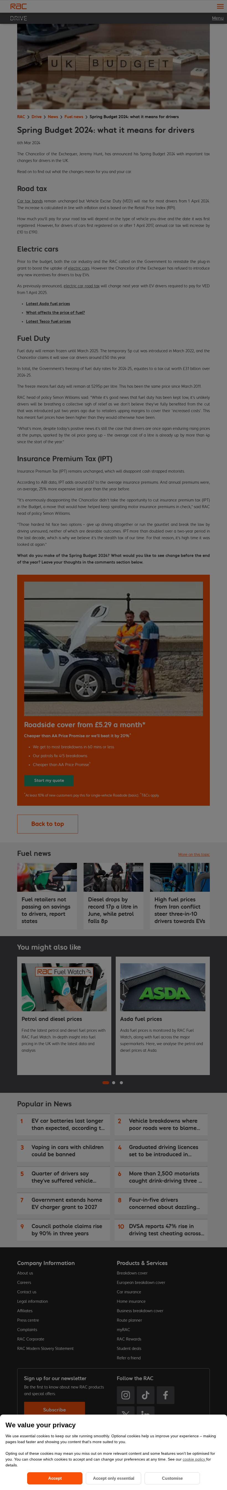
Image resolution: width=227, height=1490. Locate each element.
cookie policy (194, 1459)
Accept (55, 1478)
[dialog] (113, 1452)
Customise (172, 1478)
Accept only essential (113, 1478)
